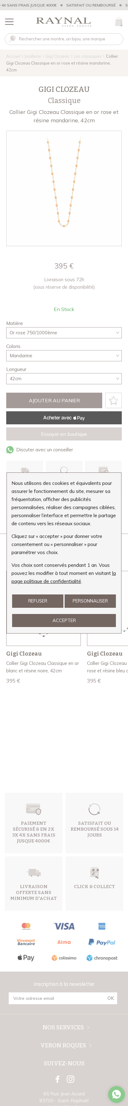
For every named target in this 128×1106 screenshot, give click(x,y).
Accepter (64, 620)
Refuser (37, 601)
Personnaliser (90, 601)
